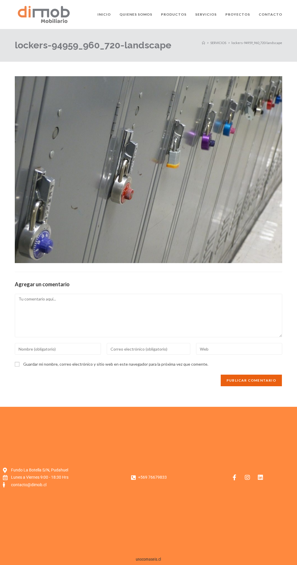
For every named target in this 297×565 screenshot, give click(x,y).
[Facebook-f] (234, 477)
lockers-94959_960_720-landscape (256, 43)
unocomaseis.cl (148, 559)
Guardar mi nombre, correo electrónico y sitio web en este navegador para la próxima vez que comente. (115, 364)
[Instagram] (247, 477)
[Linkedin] (260, 477)
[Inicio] (203, 43)
